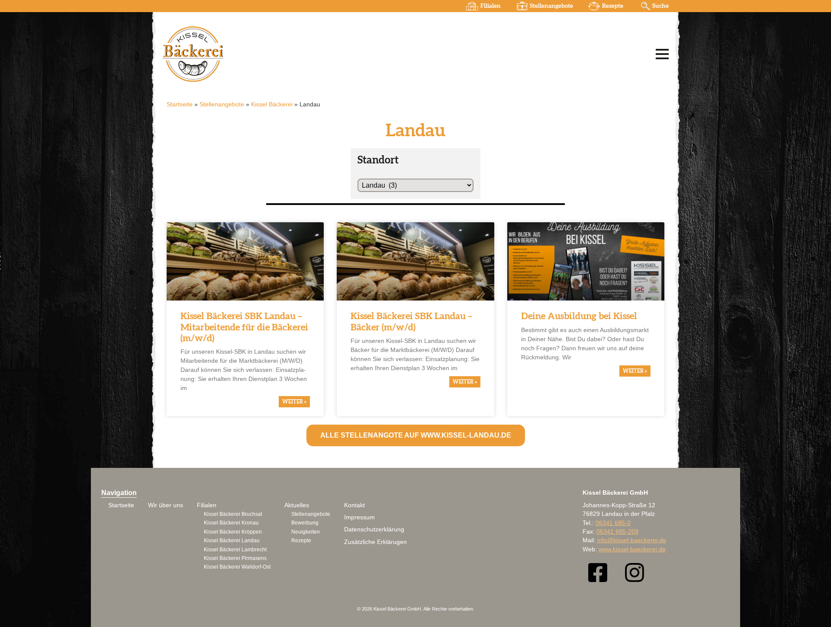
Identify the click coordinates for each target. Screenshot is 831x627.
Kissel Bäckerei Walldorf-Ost (237, 567)
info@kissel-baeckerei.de (631, 540)
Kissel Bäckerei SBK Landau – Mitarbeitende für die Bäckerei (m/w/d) (244, 327)
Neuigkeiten (305, 532)
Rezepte (612, 6)
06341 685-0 (613, 523)
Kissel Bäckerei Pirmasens (235, 558)
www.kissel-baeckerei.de (632, 549)
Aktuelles (296, 505)
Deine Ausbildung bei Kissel (579, 316)
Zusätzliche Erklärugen (375, 542)
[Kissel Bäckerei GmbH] (270, 53)
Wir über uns (165, 505)
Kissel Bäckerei (272, 104)
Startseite (180, 104)
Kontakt (354, 505)
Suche (660, 6)
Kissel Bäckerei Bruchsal (233, 514)
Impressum (359, 517)
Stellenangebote (551, 6)
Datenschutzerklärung (374, 529)
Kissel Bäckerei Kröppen (233, 532)
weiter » (294, 401)
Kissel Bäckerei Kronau (231, 523)
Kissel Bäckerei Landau (232, 540)
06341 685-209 (617, 531)
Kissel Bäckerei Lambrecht (235, 550)
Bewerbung (305, 523)
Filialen (490, 6)
